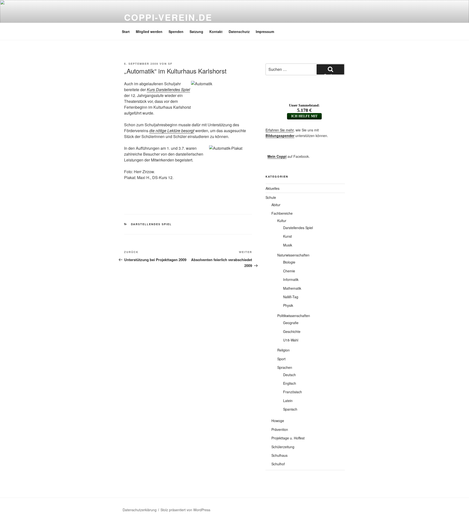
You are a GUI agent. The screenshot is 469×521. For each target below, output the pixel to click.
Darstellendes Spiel (151, 224)
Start (126, 31)
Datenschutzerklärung (140, 509)
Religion (283, 350)
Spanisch (290, 409)
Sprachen (284, 367)
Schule (271, 197)
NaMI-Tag (290, 296)
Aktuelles (272, 188)
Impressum (265, 31)
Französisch (292, 391)
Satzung (196, 31)
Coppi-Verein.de (168, 17)
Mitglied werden (149, 31)
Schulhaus (279, 455)
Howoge (277, 420)
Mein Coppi (277, 156)
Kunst (287, 236)
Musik (287, 245)
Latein (288, 400)
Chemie (289, 270)
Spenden (176, 31)
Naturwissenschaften (293, 255)
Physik (288, 305)
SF (170, 63)
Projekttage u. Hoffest (288, 438)
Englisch (289, 383)
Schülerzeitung (282, 446)
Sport (281, 358)
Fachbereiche (282, 213)
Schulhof (278, 463)
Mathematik (292, 288)
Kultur (281, 220)
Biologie (289, 262)
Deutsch (289, 374)
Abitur (275, 204)
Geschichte (291, 331)
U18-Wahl (290, 340)
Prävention (279, 429)
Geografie (290, 322)
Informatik (290, 279)
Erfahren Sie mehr (280, 130)
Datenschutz (239, 31)
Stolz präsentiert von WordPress (185, 509)
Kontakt (216, 31)
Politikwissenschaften (293, 315)
